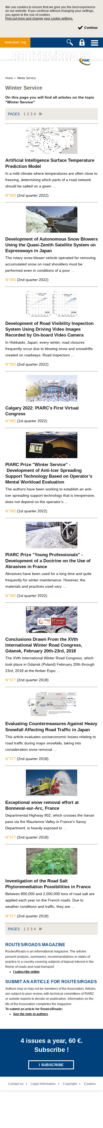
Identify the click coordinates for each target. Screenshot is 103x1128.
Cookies (90, 1084)
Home (9, 78)
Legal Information (43, 1084)
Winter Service (26, 78)
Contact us (16, 1084)
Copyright (70, 1084)
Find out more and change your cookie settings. (39, 18)
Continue (91, 28)
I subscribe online (26, 972)
